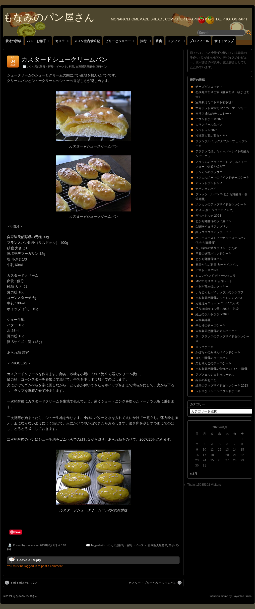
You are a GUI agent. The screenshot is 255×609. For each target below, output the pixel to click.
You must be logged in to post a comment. (35, 566)
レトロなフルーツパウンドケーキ (217, 391)
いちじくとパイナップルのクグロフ (219, 292)
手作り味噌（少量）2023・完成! (217, 309)
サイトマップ (224, 41)
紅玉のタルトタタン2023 (212, 314)
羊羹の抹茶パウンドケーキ (213, 253)
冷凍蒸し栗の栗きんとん (211, 135)
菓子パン (101, 66)
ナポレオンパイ (205, 189)
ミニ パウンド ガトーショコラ (215, 275)
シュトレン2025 (206, 130)
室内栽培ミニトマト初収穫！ (214, 102)
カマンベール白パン (208, 124)
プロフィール (199, 41)
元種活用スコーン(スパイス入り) (217, 303)
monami (30, 545)
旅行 (143, 41)
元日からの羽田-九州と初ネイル (216, 265)
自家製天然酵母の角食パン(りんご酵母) (221, 369)
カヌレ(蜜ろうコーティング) (214, 210)
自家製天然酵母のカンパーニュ (216, 331)
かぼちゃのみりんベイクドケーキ (217, 352)
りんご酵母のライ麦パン (211, 358)
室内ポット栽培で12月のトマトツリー (221, 108)
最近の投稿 (13, 41)
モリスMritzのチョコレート (213, 113)
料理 (71, 66)
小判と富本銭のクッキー (211, 286)
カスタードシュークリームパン (64, 59)
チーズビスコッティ (208, 86)
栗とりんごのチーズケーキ (213, 363)
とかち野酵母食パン (208, 259)
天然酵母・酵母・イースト (50, 66)
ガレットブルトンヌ (208, 183)
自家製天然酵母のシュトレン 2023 (218, 298)
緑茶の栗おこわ (205, 380)
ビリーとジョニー (118, 41)
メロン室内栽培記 (87, 41)
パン (30, 66)
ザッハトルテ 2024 (208, 215)
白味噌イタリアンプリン (211, 226)
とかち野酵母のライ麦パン (213, 221)
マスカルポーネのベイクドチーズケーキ (222, 177)
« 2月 (193, 473)
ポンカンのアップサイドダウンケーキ (220, 204)
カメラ (60, 41)
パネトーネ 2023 (206, 270)
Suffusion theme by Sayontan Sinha (230, 596)
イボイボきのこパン (23, 583)
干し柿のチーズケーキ (210, 325)
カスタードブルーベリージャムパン (153, 583)
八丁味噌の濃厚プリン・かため (216, 248)
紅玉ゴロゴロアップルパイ (213, 232)
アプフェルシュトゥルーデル (214, 374)
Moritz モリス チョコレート (213, 281)
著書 (159, 41)
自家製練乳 (202, 320)
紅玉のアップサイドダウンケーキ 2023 (221, 385)
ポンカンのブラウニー (210, 172)
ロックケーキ (204, 347)
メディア (174, 41)
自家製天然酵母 (85, 66)
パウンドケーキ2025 (209, 119)
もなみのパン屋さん (49, 17)
